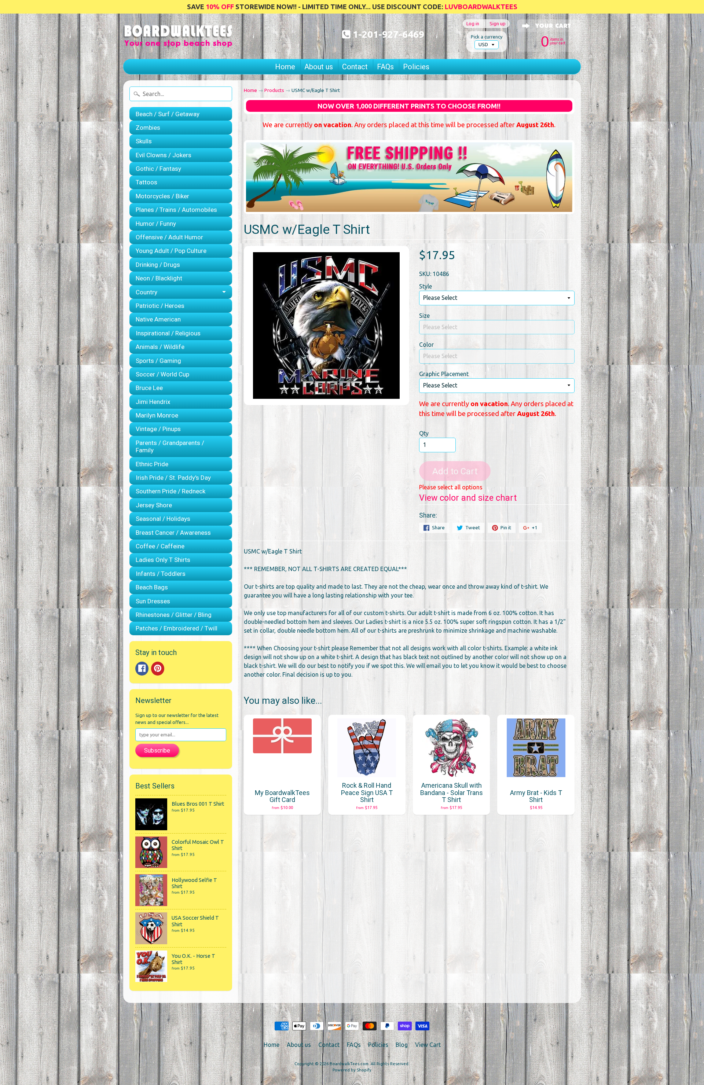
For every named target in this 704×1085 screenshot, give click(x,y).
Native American (158, 319)
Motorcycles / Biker (162, 196)
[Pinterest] (157, 669)
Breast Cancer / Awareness (173, 532)
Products (274, 90)
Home (285, 66)
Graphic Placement (444, 374)
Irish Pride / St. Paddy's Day (173, 477)
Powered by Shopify (352, 1070)
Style (425, 286)
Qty (424, 433)
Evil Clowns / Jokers (163, 155)
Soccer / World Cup (162, 374)
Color (426, 344)
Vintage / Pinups (158, 429)
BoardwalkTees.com (349, 1064)
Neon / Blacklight (159, 278)
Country (146, 292)
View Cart (428, 1044)
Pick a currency (486, 36)
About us (318, 66)
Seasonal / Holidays (163, 518)
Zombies (148, 127)
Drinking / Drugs (158, 264)
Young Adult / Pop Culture (171, 250)
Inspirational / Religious (168, 333)
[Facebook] (141, 669)
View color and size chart (468, 498)
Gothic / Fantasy (158, 168)
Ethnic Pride (152, 464)
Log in (472, 23)
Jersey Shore (154, 505)
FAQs (385, 66)
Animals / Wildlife (160, 346)
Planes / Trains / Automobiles (176, 209)
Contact (355, 66)
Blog (402, 1044)
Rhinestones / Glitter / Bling (174, 614)
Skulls (144, 141)
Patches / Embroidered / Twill (176, 628)
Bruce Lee (149, 387)
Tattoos (146, 182)
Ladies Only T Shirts (163, 559)
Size (424, 315)
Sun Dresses (153, 601)
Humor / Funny (156, 223)
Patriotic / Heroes (160, 305)
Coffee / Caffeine (160, 546)
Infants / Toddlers (161, 573)
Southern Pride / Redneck (170, 491)
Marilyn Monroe (157, 415)
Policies (416, 66)
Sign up (497, 23)
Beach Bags (152, 587)
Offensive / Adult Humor (169, 237)
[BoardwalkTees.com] (178, 38)
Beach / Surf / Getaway (167, 114)
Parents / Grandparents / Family (170, 446)
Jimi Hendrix (153, 401)
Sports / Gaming (158, 360)
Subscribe (157, 750)
